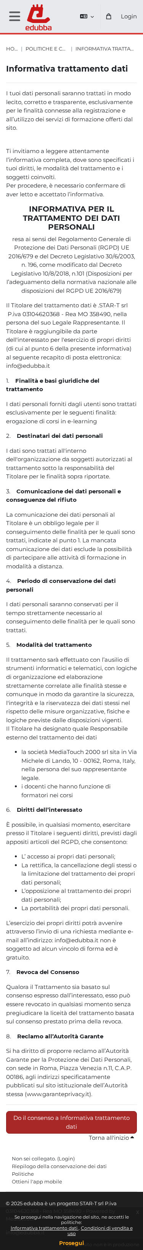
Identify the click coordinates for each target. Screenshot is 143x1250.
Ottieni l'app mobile (37, 1181)
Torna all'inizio (109, 1137)
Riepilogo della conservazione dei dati (59, 1166)
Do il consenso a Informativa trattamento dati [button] (71, 1122)
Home (12, 49)
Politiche (23, 1174)
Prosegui (71, 1243)
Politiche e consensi (47, 49)
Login (129, 16)
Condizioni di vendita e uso (100, 1230)
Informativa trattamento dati (45, 1228)
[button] (87, 16)
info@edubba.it (28, 365)
